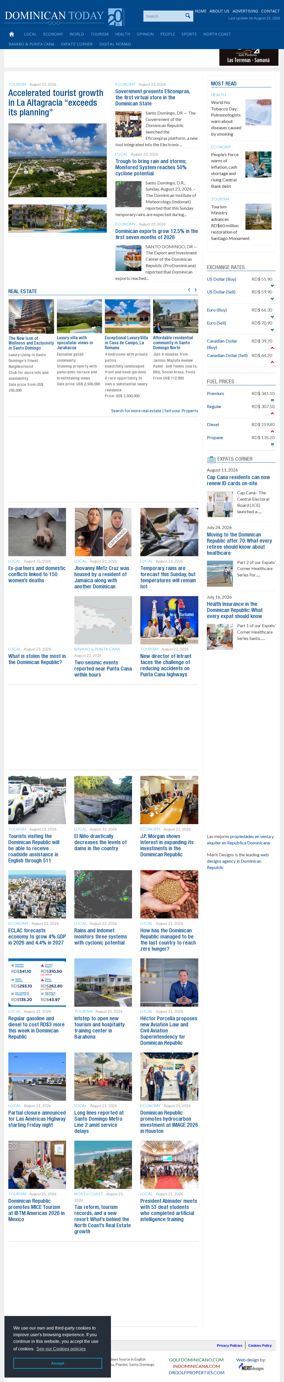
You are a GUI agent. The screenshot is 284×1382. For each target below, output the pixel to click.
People (167, 34)
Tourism (99, 34)
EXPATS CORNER (234, 459)
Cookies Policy (260, 1346)
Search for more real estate (136, 410)
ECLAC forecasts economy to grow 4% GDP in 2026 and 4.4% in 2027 (37, 937)
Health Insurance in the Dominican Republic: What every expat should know (235, 610)
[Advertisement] (106, 53)
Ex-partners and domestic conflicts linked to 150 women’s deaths (37, 574)
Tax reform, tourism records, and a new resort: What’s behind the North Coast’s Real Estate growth (102, 1219)
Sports (189, 34)
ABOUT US (219, 11)
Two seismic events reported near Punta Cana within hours (103, 669)
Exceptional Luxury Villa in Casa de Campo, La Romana (78, 343)
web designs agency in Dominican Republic (238, 861)
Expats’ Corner (77, 44)
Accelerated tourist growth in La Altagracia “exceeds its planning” (55, 103)
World (77, 34)
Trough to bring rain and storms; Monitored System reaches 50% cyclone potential (151, 167)
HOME (200, 11)
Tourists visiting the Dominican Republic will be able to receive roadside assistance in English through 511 (33, 849)
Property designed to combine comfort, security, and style (172, 343)
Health (122, 34)
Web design (247, 1359)
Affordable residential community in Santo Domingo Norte (125, 343)
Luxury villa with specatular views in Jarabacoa (27, 343)
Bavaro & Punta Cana (31, 44)
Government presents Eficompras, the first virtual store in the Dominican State (152, 98)
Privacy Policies (229, 1346)
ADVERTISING (245, 11)
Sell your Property (181, 410)
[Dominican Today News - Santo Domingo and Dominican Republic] (64, 17)
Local (30, 34)
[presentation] (189, 289)
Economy (53, 34)
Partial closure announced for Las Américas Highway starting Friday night (37, 1119)
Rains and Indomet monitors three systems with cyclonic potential (100, 937)
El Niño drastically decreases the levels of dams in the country (100, 842)
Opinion (145, 34)
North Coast (217, 34)
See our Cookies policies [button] (61, 1348)
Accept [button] (57, 1363)
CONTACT (270, 11)
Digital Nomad (115, 44)
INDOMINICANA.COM (196, 1366)
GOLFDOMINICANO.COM (196, 1359)
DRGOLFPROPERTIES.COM (197, 1372)
